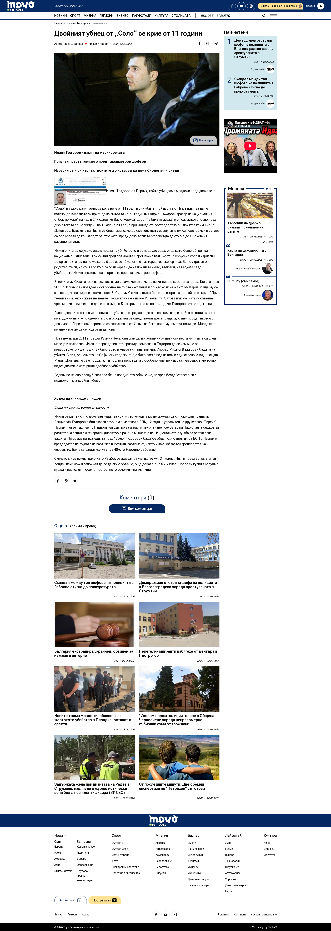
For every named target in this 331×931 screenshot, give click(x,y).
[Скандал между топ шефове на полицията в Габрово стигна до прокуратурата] (94, 556)
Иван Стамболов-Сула (248, 268)
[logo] (20, 6)
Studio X (272, 927)
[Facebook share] (199, 43)
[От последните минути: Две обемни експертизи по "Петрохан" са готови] (179, 757)
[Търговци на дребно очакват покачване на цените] (250, 205)
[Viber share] (207, 43)
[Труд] (163, 820)
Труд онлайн (257, 69)
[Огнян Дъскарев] (267, 295)
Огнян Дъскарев (252, 295)
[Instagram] (251, 6)
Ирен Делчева (73, 43)
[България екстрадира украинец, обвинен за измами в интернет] (94, 624)
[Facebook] (232, 6)
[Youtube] (241, 6)
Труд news (267, 241)
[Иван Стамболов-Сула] (267, 268)
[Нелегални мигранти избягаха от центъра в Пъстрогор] (179, 624)
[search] (264, 15)
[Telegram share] (216, 43)
